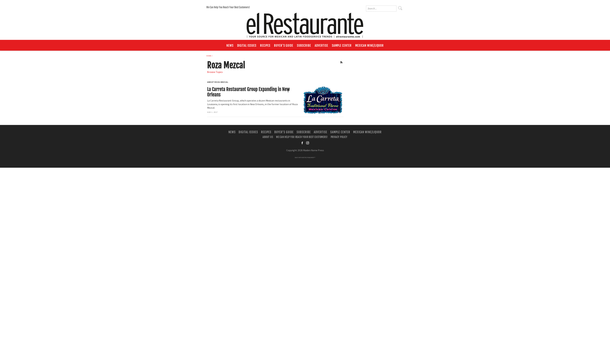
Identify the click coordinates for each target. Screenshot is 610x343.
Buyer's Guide (283, 45)
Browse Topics (215, 72)
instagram (307, 142)
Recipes (265, 45)
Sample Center (342, 45)
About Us (268, 137)
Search (400, 8)
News (230, 45)
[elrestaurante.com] (305, 23)
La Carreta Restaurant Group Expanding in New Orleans (248, 92)
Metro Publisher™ (308, 157)
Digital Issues (246, 45)
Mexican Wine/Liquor (369, 45)
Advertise (321, 45)
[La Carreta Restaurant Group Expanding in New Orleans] (322, 100)
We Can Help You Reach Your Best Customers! (228, 7)
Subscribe (304, 45)
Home (208, 56)
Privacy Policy (339, 137)
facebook (302, 142)
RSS (341, 62)
